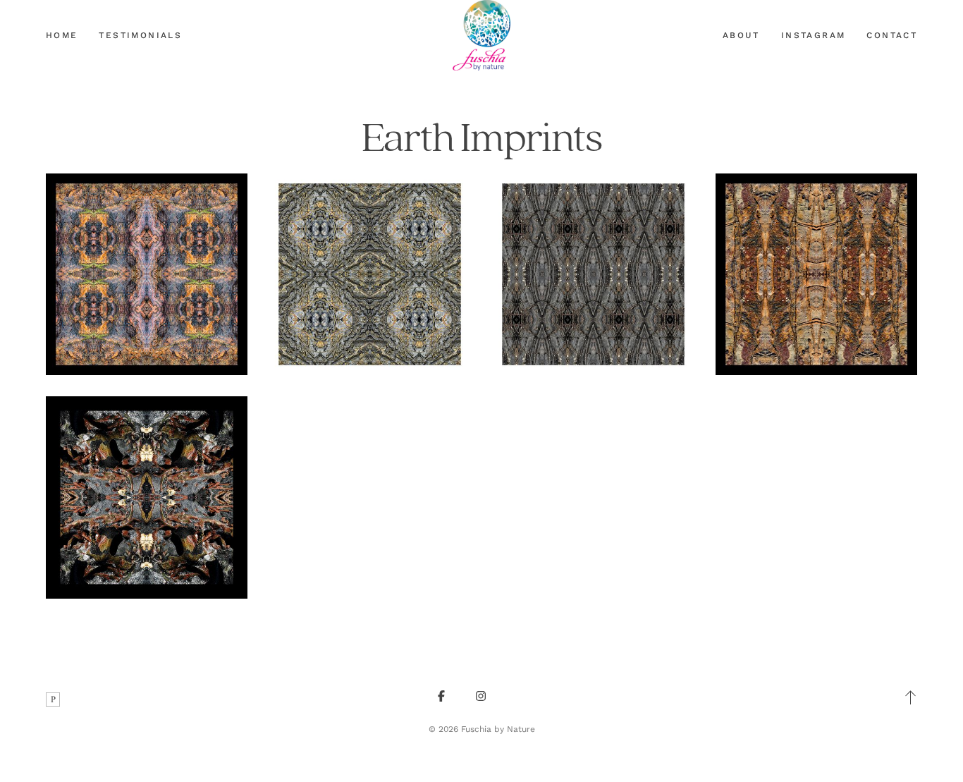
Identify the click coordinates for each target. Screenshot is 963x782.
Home (62, 35)
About (741, 35)
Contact (891, 35)
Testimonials (140, 35)
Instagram (813, 35)
